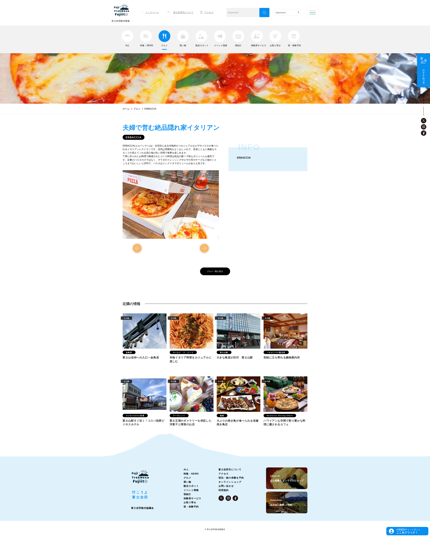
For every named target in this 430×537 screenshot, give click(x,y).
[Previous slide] (137, 248)
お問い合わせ (226, 486)
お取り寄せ (190, 502)
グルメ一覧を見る (215, 271)
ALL (186, 469)
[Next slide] (204, 248)
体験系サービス (192, 498)
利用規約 (224, 490)
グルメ (137, 108)
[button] (407, 531)
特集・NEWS (191, 473)
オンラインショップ (230, 482)
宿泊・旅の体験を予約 (231, 477)
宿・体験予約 (191, 506)
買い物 (187, 482)
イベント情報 (191, 490)
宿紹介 (187, 494)
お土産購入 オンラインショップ (287, 478)
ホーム (126, 108)
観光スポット (191, 486)
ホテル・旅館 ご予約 (281, 502)
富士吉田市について (230, 469)
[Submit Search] (264, 12)
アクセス (224, 473)
